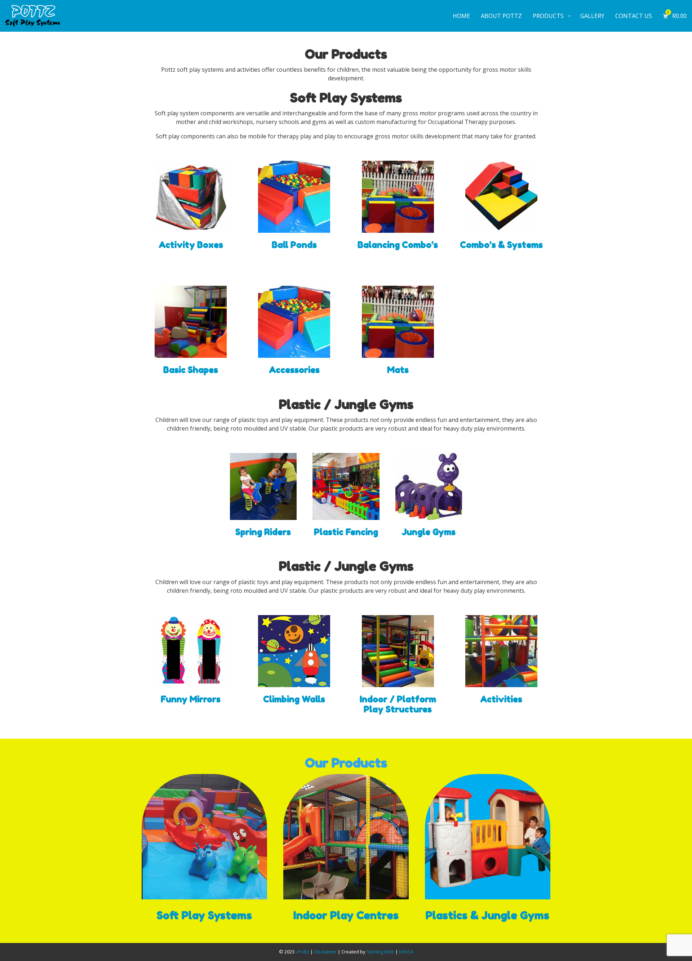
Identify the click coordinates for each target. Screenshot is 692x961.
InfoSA (406, 951)
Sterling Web (380, 951)
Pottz (303, 951)
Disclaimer (325, 951)
